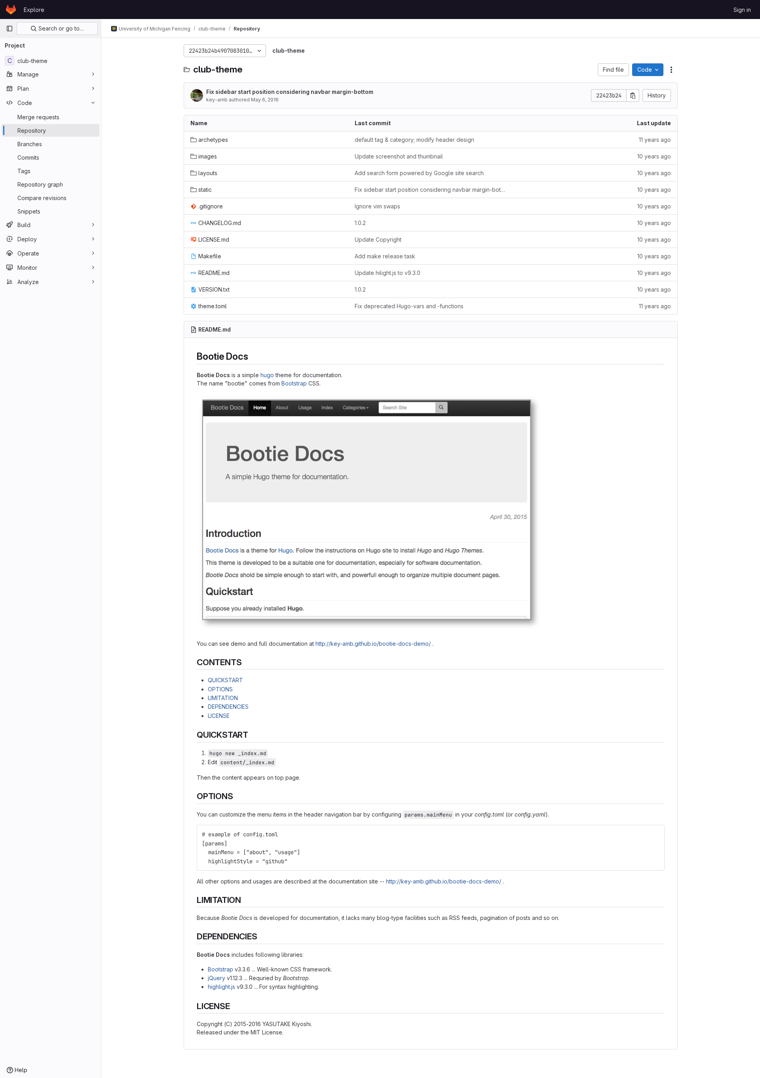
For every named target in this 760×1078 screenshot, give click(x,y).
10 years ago (654, 156)
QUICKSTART (225, 680)
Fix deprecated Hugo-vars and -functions (409, 306)
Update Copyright (378, 239)
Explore (34, 9)
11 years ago (655, 139)
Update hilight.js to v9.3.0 (387, 272)
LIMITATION (223, 697)
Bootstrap (294, 383)
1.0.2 (360, 222)
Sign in (742, 9)
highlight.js (221, 986)
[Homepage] (10, 9)
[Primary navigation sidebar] (9, 28)
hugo (267, 375)
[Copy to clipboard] (655, 834)
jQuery (216, 978)
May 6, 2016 (265, 100)
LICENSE (219, 715)
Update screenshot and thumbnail (399, 156)
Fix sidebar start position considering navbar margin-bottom (289, 91)
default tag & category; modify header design (414, 139)
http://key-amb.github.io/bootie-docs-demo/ (373, 643)
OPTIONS (220, 689)
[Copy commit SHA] (633, 95)
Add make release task (385, 256)
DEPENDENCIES (228, 706)
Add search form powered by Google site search (419, 173)
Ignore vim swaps (377, 206)
